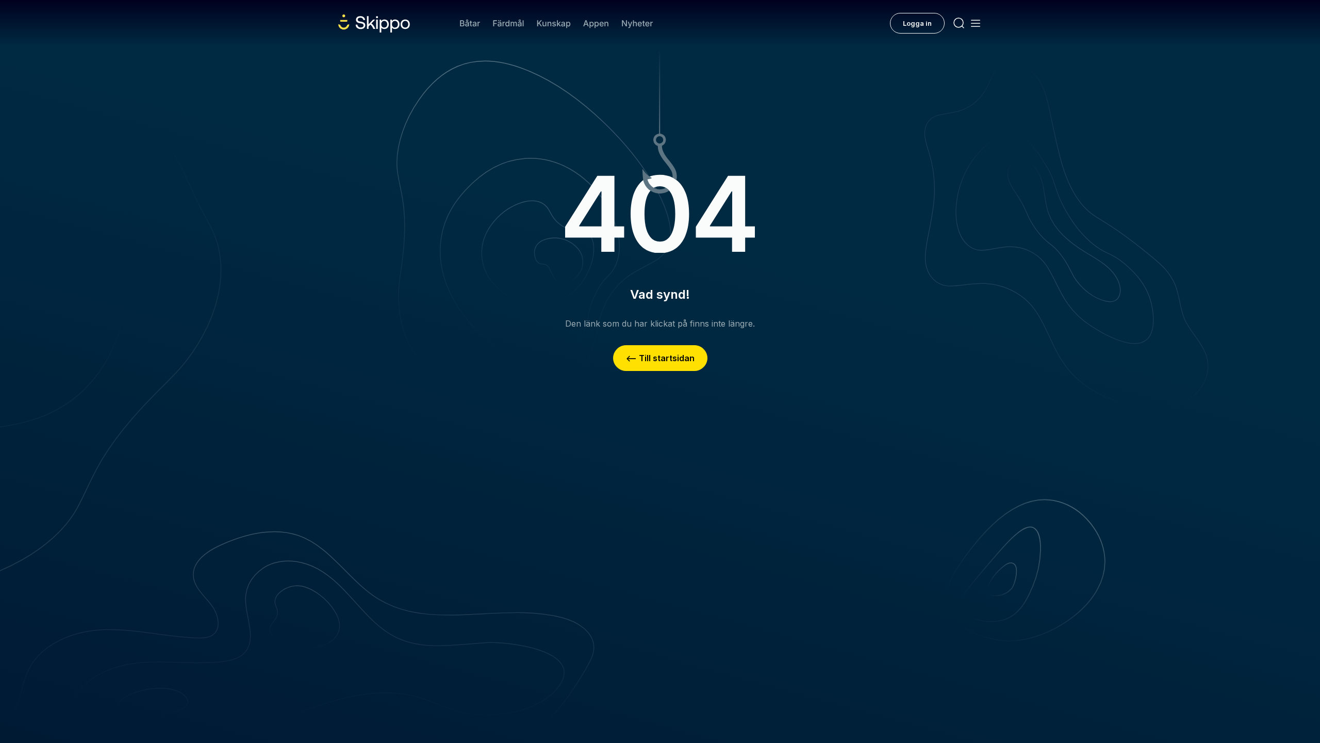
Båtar (469, 23)
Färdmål (508, 23)
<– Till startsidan (660, 358)
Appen (596, 23)
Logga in (917, 23)
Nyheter (637, 23)
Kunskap (554, 23)
